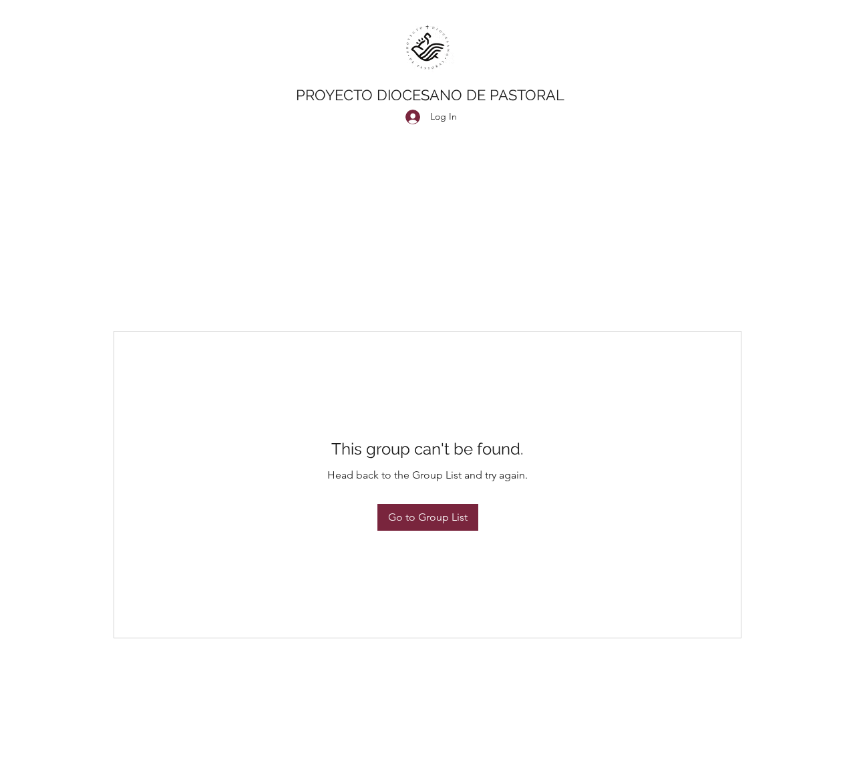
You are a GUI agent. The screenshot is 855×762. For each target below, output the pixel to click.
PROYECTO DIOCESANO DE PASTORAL (430, 95)
